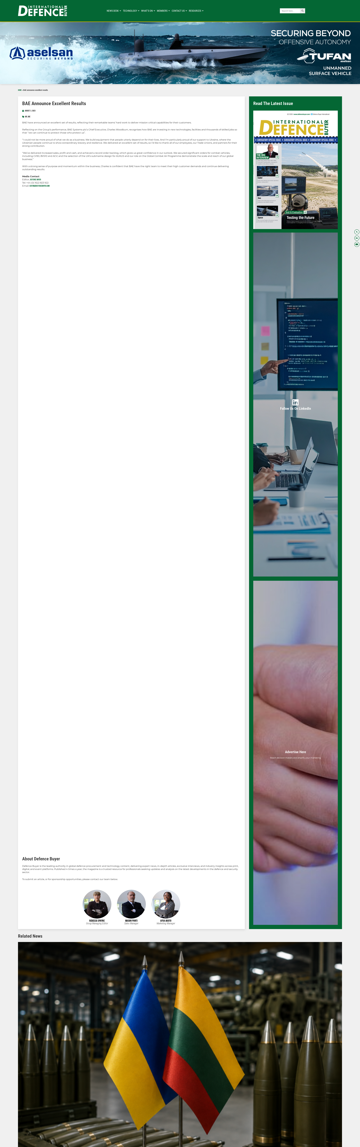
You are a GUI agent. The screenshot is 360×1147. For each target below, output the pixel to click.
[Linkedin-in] (356, 238)
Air (26, 116)
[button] (15, 1080)
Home (20, 90)
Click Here (295, 407)
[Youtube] (356, 244)
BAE (29, 116)
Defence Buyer (35, 179)
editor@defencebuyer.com (40, 186)
